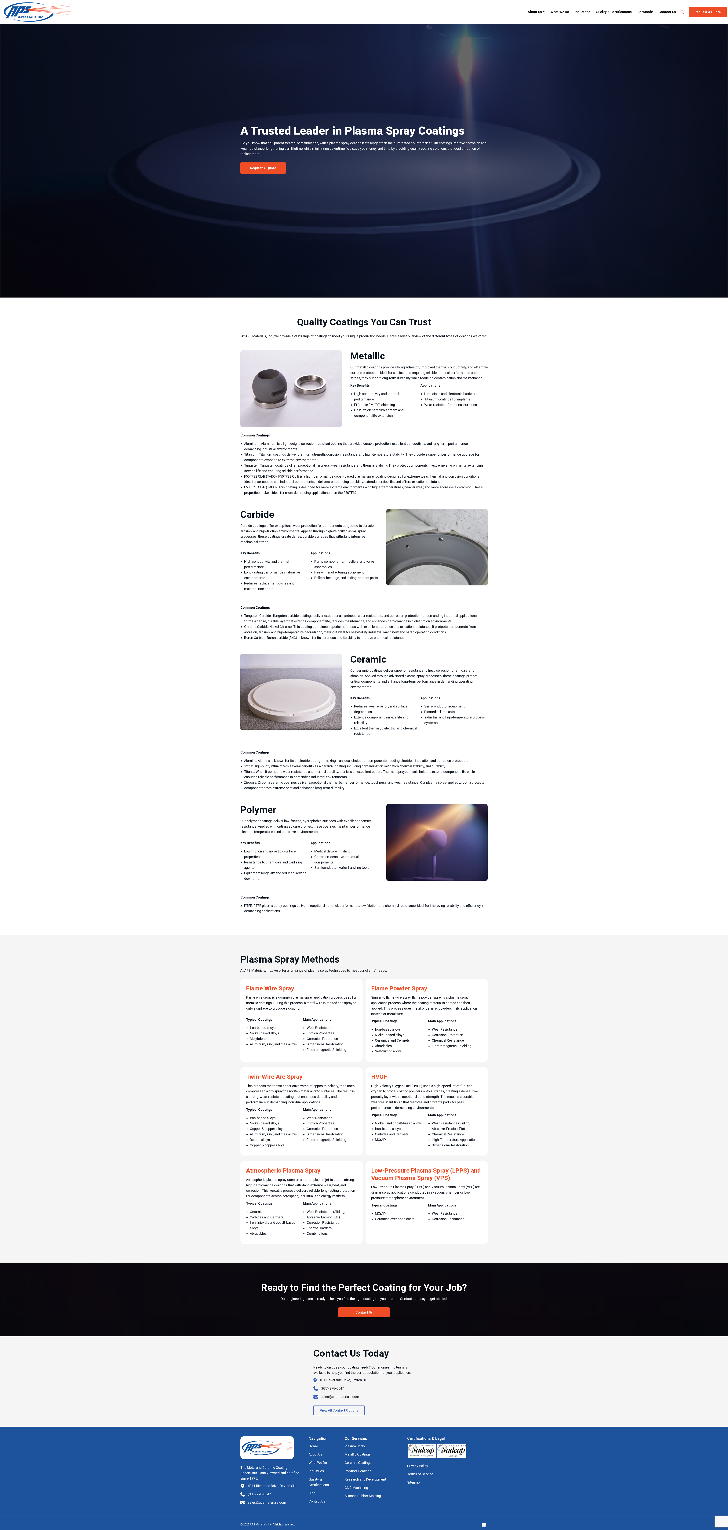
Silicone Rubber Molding (363, 1496)
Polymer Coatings (358, 1471)
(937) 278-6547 (332, 1388)
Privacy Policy (417, 1466)
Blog (312, 1493)
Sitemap (413, 1482)
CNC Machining (356, 1488)
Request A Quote (708, 12)
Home (313, 1446)
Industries (582, 12)
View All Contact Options (339, 1410)
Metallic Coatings (358, 1454)
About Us (315, 1454)
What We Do (559, 12)
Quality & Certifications (614, 12)
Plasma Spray (355, 1446)
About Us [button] (535, 12)
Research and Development (365, 1479)
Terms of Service (420, 1474)
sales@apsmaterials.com (340, 1397)
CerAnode (645, 12)
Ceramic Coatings (358, 1463)
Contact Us (667, 12)
